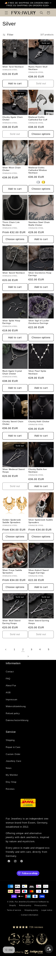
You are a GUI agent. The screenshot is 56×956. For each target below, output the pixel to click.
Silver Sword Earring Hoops (38, 621)
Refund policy (13, 713)
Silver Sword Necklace (13, 273)
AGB (8, 692)
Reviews (10, 789)
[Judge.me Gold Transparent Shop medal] (14, 939)
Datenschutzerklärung (17, 720)
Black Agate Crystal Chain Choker (12, 372)
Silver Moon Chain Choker (11, 168)
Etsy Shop (11, 782)
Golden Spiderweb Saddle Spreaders (11, 521)
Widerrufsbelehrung (16, 706)
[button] (6, 12)
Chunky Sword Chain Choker (12, 422)
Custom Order (13, 754)
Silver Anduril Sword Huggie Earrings (38, 571)
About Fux (11, 685)
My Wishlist (12, 775)
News (9, 768)
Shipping (10, 740)
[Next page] (28, 656)
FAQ (8, 678)
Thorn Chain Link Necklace (11, 223)
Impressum (11, 699)
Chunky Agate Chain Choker (12, 118)
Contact (10, 671)
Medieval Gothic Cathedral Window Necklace (37, 170)
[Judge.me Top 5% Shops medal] (42, 939)
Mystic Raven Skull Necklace (37, 68)
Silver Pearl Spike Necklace (37, 372)
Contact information (29, 915)
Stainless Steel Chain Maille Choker (39, 223)
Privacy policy (40, 905)
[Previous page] (5, 649)
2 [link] (23, 649)
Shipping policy (31, 910)
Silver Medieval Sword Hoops (13, 470)
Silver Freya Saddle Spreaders (12, 571)
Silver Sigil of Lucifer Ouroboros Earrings (38, 321)
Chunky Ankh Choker (38, 421)
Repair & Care (13, 747)
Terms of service (14, 910)
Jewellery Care (13, 761)
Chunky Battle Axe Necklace (37, 470)
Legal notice (46, 910)
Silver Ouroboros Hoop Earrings (39, 274)
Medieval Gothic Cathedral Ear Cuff (37, 118)
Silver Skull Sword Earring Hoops (11, 621)
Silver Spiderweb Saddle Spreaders (40, 521)
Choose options (41, 134)
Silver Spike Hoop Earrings (11, 321)
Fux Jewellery (21, 902)
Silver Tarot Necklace (13, 67)
